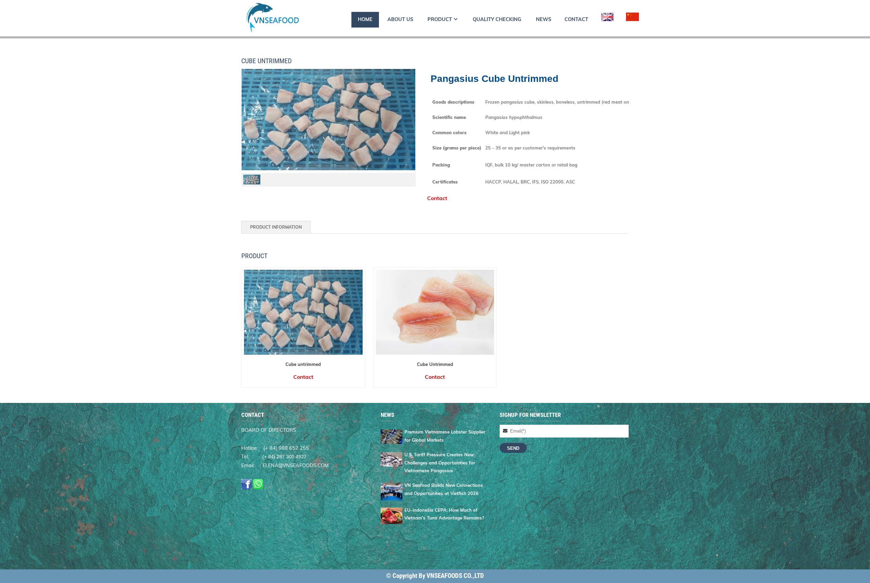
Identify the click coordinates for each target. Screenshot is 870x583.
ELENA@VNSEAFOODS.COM (296, 465)
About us (400, 19)
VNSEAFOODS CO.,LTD (455, 576)
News (543, 19)
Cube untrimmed (303, 364)
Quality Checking (497, 19)
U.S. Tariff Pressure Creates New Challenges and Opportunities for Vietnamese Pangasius (439, 462)
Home (365, 19)
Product (440, 19)
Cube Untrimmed (435, 364)
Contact (576, 19)
